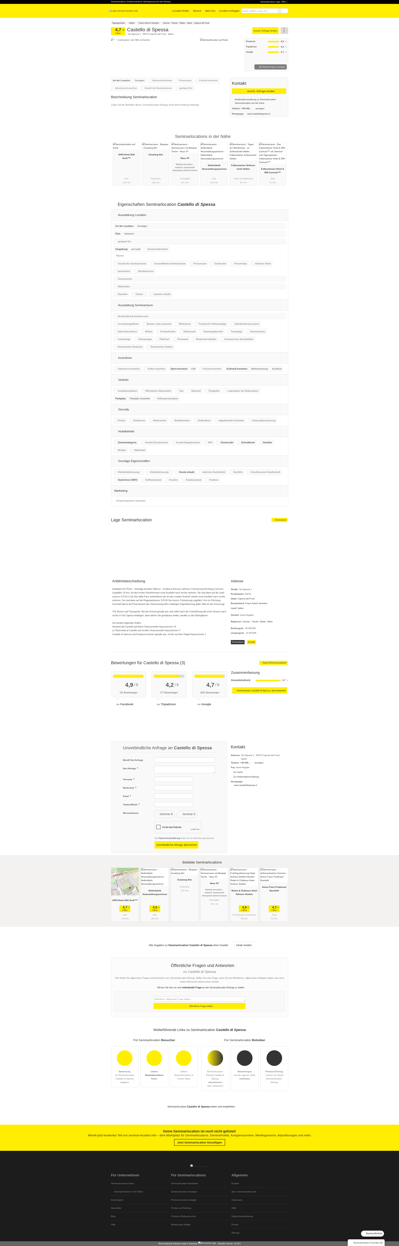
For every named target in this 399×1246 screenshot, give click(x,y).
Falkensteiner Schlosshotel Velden (243, 167)
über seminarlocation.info (243, 1191)
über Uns (210, 11)
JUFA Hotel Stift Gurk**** (126, 156)
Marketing (120, 490)
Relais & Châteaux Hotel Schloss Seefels (244, 892)
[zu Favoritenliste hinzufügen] (115, 42)
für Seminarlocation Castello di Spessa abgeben (124, 1076)
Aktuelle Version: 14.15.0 (229, 1243)
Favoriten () (368, 1242)
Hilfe (283, 2)
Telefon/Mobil (130, 804)
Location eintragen (229, 11)
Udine (270, 621)
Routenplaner (280, 520)
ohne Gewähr (220, 945)
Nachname (129, 788)
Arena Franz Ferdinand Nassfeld (274, 889)
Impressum (237, 1200)
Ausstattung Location (131, 215)
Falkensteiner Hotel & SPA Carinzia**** (272, 171)
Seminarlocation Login (270, 2)
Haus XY (184, 158)
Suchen (285, 10)
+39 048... (246, 108)
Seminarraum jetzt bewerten (261, 690)
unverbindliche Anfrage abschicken (176, 844)
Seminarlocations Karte (122, 1183)
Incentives (124, 357)
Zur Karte (238, 772)
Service (197, 11)
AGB (233, 1208)
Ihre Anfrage (130, 768)
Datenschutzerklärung (169, 838)
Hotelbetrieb (125, 431)
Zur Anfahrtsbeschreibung (246, 776)
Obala (263, 621)
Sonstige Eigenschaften (133, 461)
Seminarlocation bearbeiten (184, 1183)
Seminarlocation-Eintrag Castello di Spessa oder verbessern (215, 1078)
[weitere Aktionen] (284, 30)
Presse (234, 1224)
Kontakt (251, 642)
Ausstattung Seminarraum (135, 305)
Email (126, 796)
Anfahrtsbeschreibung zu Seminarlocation (255, 99)
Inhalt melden (244, 945)
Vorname (128, 779)
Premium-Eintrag (282, 139)
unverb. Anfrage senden (265, 30)
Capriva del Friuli (246, 598)
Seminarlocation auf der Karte (249, 103)
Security (123, 409)
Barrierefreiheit (373, 1233)
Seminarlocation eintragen (184, 1191)
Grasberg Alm (156, 154)
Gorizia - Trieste (250, 621)
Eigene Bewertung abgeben (274, 663)
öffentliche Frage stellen (201, 1006)
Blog (113, 1216)
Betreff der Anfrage (133, 760)
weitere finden (154, 1075)
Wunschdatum (130, 813)
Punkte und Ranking (181, 1208)
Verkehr (123, 379)
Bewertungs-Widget (180, 1224)
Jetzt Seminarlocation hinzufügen (199, 1142)
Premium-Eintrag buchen (183, 1216)
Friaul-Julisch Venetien (256, 603)
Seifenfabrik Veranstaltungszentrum (214, 167)
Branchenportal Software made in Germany (177, 1243)
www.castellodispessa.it (258, 113)
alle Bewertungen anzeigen (272, 67)
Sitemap (235, 1233)
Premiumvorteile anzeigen (184, 1200)
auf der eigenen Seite (244, 1075)
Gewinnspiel (117, 1200)
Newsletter (116, 1208)
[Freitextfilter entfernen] (280, 11)
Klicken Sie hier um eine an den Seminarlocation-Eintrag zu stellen (200, 987)
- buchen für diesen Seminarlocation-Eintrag (274, 1076)
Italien (241, 608)
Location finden (180, 11)
